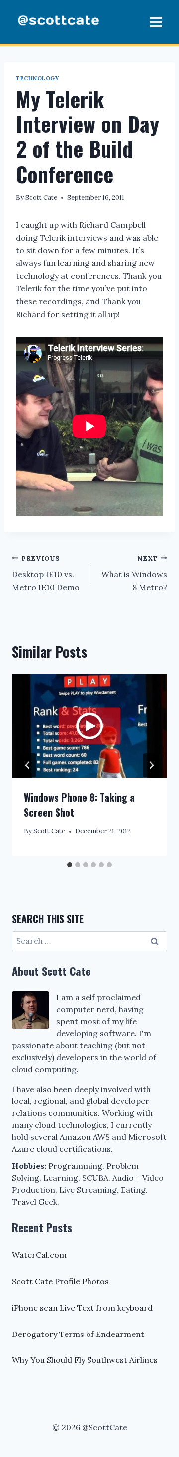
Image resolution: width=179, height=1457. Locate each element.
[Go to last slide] (28, 765)
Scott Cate (41, 197)
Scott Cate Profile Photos (60, 1281)
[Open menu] (155, 22)
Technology (37, 78)
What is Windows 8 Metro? (134, 573)
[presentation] (89, 726)
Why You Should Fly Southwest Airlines (85, 1360)
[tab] (69, 864)
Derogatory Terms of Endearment (78, 1334)
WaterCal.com (39, 1255)
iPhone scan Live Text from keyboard (82, 1308)
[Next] (151, 765)
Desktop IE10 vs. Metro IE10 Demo (46, 573)
